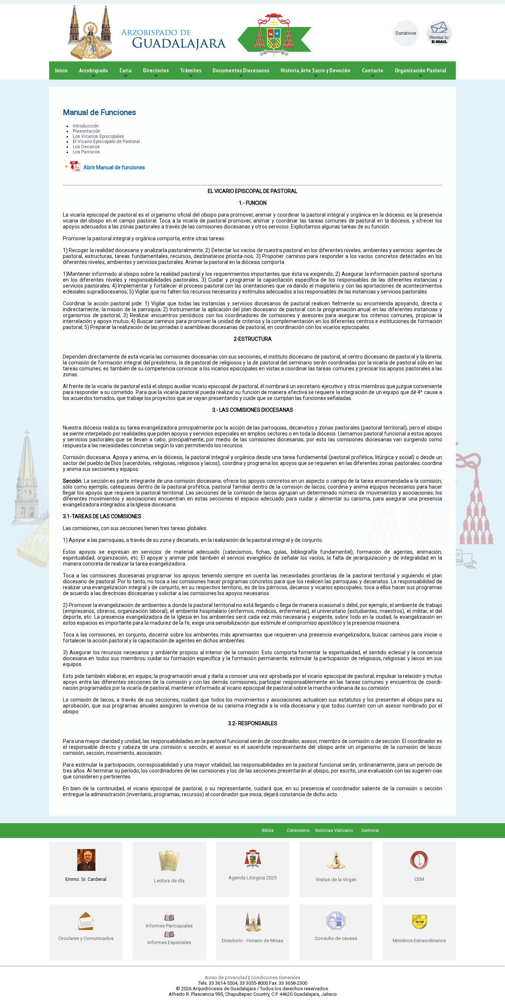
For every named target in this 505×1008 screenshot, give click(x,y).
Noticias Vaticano (334, 830)
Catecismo (298, 830)
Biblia (268, 830)
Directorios (156, 73)
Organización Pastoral (420, 73)
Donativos (406, 33)
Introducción (86, 126)
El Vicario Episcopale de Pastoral (106, 141)
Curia (125, 73)
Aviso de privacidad (226, 977)
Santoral (370, 830)
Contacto (372, 73)
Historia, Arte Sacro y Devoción (315, 73)
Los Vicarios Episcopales (98, 136)
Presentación (86, 131)
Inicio (61, 70)
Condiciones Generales (275, 977)
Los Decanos (86, 146)
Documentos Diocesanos (241, 73)
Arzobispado (93, 73)
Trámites (190, 73)
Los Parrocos (86, 152)
